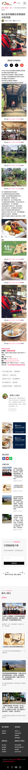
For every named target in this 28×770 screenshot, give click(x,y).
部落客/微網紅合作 (19, 747)
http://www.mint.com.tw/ (12, 361)
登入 (19, 3)
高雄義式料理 (17, 386)
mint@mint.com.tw (12, 359)
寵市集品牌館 (18, 745)
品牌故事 (4, 731)
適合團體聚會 (16, 379)
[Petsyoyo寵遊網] (6, 3)
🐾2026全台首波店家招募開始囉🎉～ (18, 487)
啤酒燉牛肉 (5, 375)
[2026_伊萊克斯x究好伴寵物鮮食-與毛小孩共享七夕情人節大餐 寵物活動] (14, 429)
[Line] (20, 767)
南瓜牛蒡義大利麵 (7, 371)
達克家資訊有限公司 (9, 761)
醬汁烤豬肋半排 (6, 382)
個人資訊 (4, 745)
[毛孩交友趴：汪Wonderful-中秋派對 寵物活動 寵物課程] (14, 248)
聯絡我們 (4, 733)
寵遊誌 (6, 8)
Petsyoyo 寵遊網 (16, 759)
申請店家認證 (18, 733)
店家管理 (4, 751)
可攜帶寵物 (17, 371)
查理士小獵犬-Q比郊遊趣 (14, 119)
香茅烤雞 (15, 382)
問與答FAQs (17, 731)
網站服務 (17, 749)
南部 (11, 8)
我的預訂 (4, 749)
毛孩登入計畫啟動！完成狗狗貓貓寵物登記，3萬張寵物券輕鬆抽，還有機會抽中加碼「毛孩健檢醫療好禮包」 (18, 473)
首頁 (2, 8)
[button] (6, 65)
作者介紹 (12, 409)
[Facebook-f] (8, 767)
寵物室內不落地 (6, 379)
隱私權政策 (17, 737)
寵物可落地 (13, 375)
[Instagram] (12, 767)
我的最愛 (4, 747)
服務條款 (17, 735)
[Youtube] (16, 767)
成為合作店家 (18, 751)
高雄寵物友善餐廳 (7, 386)
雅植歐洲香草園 (11, 350)
